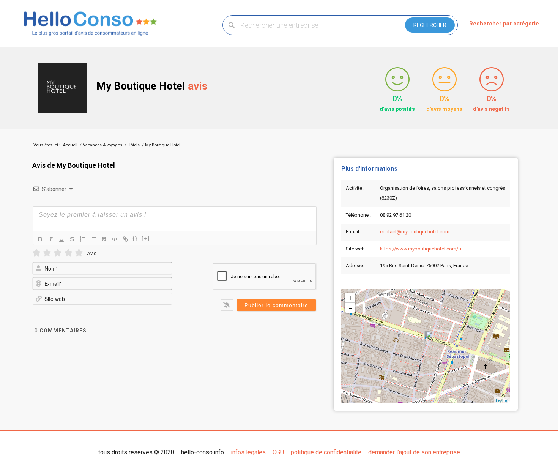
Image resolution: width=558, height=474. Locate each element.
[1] (36, 253)
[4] (68, 253)
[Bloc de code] (114, 239)
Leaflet (502, 400)
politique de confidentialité (326, 452)
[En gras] (40, 239)
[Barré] (72, 239)
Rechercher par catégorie (504, 23)
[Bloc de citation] (104, 239)
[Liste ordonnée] (82, 239)
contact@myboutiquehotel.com (414, 232)
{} (135, 238)
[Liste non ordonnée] (93, 239)
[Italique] (51, 239)
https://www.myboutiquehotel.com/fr (421, 249)
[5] (79, 253)
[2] (47, 253)
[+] (146, 238)
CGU (278, 452)
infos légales (248, 452)
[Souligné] (61, 239)
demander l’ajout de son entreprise (414, 452)
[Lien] (125, 239)
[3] (57, 253)
